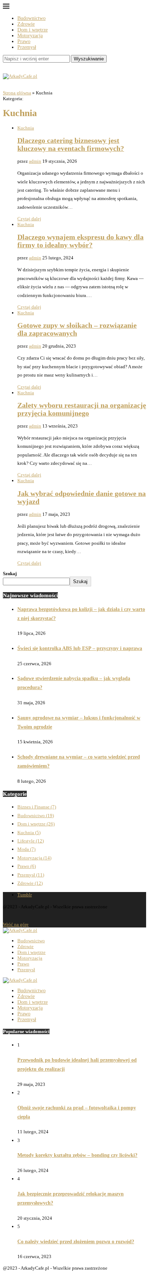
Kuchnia (25, 128)
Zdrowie (26, 24)
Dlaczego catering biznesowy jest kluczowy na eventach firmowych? (70, 144)
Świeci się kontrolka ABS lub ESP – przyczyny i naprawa (79, 648)
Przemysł (26, 47)
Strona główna (17, 92)
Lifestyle (30, 841)
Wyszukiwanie (89, 58)
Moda (26, 849)
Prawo (23, 41)
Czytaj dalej (29, 218)
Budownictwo (31, 18)
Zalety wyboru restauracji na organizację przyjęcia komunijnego (81, 409)
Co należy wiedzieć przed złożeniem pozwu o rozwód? (75, 1241)
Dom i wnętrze (32, 30)
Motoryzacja (30, 35)
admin (35, 161)
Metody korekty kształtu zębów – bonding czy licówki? (77, 1155)
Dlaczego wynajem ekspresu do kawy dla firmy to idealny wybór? (80, 241)
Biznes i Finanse (36, 807)
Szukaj (10, 573)
